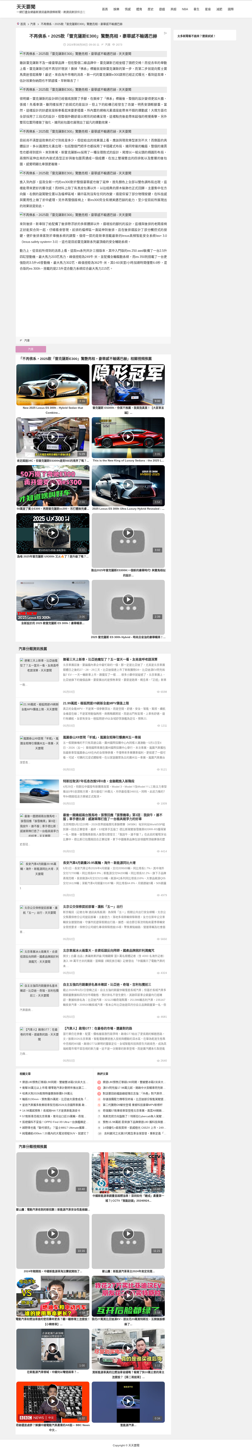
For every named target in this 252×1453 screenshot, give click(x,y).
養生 (196, 9)
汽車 (33, 24)
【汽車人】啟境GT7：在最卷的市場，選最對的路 (97, 1028)
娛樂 (116, 9)
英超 (173, 9)
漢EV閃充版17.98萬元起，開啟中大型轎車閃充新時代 (136, 1087)
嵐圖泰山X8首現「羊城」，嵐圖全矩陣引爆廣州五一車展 (102, 737)
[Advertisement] (93, 302)
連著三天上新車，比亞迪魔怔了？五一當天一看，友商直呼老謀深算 (110, 659)
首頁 (105, 9)
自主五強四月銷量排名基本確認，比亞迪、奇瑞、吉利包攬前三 (107, 984)
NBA (185, 9)
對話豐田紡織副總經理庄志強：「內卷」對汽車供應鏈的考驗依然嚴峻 (145, 1093)
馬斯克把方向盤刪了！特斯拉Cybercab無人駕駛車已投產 (138, 1116)
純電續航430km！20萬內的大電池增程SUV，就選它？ (55, 1133)
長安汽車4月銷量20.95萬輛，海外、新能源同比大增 (99, 862)
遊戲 (162, 9)
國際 (231, 9)
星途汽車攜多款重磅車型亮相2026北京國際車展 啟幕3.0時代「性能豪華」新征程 (71, 1104)
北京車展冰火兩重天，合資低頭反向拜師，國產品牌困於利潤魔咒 (108, 950)
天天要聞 (26, 6)
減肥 (219, 9)
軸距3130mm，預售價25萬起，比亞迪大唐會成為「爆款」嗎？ (61, 1099)
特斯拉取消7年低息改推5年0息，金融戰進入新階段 (98, 781)
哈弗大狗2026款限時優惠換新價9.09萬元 (47, 1093)
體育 (139, 9)
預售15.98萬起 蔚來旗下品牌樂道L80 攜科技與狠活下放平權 (140, 1122)
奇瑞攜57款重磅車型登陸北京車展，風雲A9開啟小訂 (135, 1110)
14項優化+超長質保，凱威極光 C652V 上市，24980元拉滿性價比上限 (146, 1127)
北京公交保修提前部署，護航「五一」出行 (93, 906)
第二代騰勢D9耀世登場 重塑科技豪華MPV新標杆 (133, 1104)
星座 (208, 9)
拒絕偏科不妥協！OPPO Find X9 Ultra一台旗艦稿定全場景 (58, 1122)
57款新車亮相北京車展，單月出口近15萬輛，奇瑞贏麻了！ (58, 1116)
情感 (128, 9)
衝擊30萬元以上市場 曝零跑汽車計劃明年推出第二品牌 (56, 1087)
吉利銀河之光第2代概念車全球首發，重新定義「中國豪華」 (140, 1133)
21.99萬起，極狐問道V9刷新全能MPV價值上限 (96, 703)
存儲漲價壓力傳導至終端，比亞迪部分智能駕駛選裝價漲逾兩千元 (143, 1099)
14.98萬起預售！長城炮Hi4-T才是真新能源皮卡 (51, 1110)
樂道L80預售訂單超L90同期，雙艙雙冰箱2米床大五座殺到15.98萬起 (64, 1082)
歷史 (151, 9)
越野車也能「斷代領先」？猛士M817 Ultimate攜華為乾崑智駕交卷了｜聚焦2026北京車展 (77, 1127)
